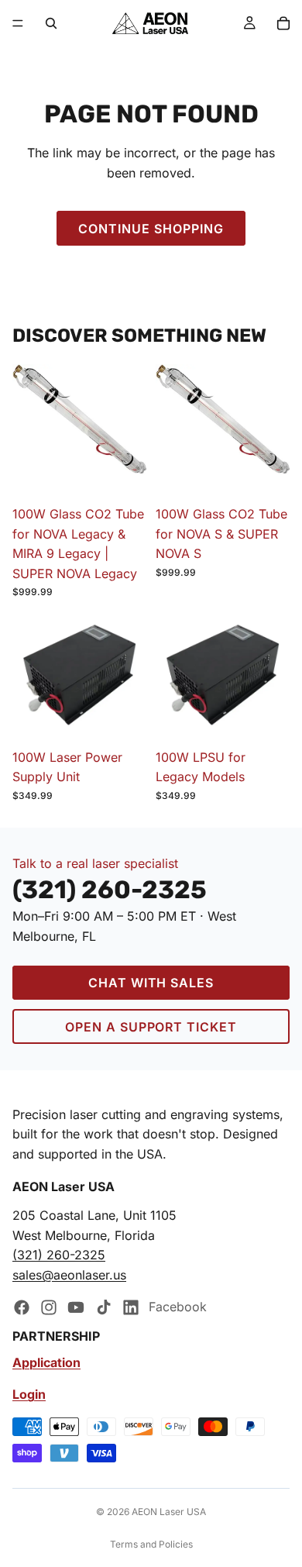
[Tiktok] (103, 1306)
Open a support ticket (151, 1027)
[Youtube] (76, 1306)
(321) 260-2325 (58, 1254)
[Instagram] (48, 1306)
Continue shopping (150, 228)
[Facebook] (21, 1306)
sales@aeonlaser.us (69, 1275)
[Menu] (18, 23)
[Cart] (283, 23)
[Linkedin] (131, 1306)
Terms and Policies (151, 1544)
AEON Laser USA (169, 1511)
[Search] (51, 23)
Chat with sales (151, 982)
